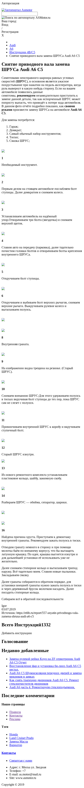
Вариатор (15, 745)
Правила (15, 712)
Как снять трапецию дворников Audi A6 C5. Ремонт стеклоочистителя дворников (44, 681)
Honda (13, 734)
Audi (12, 45)
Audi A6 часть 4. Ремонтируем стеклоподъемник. (42, 687)
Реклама (14, 719)
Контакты (15, 715)
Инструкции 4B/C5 (22, 52)
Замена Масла (18, 741)
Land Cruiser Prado (21, 738)
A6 (11, 48)
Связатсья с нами (20, 760)
